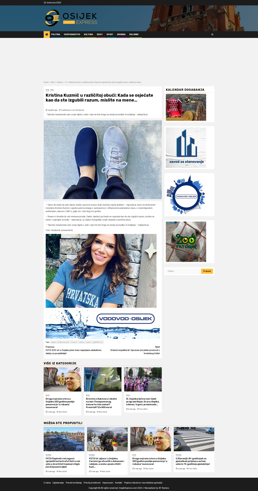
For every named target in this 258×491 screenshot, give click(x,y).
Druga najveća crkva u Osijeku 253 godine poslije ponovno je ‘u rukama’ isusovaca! (60, 403)
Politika (55, 34)
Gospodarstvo (72, 34)
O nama (47, 482)
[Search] (212, 34)
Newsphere (149, 488)
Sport (110, 34)
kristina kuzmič (63, 342)
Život (100, 34)
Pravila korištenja (74, 482)
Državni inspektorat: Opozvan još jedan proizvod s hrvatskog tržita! (135, 350)
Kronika (121, 34)
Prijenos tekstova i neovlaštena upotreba (143, 482)
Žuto (52, 90)
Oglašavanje (58, 482)
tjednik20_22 (98, 342)
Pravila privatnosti (92, 482)
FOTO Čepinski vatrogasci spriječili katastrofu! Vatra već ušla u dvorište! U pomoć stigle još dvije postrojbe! (63, 462)
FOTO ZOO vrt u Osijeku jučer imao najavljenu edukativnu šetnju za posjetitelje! (73, 350)
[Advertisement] (129, 58)
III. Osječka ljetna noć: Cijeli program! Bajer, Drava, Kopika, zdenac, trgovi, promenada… (142, 402)
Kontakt (118, 482)
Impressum (107, 482)
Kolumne (134, 34)
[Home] (46, 35)
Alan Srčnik (63, 412)
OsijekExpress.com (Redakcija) (72, 110)
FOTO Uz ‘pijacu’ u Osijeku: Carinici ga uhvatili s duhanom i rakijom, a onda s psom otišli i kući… (106, 462)
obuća (81, 342)
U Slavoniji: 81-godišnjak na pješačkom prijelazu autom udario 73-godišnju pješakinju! (193, 461)
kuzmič (74, 342)
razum (88, 342)
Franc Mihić (143, 409)
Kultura (88, 34)
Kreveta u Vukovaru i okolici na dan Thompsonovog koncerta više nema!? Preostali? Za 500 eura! (101, 403)
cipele (53, 342)
